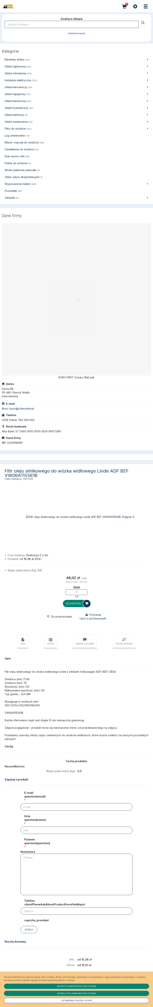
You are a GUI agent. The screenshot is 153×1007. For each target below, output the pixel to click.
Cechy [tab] (50, 643)
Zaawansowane (76, 33)
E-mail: (35, 794)
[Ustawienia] (135, 6)
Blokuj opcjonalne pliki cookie (76, 993)
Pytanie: (37, 841)
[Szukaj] (143, 22)
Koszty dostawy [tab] (124, 643)
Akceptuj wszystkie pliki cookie (76, 986)
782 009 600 (26, 420)
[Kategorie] (145, 6)
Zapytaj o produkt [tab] (85, 643)
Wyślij (29, 929)
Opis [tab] (23, 643)
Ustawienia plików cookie (76, 1000)
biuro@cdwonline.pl (22, 408)
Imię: (35, 817)
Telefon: (54, 902)
